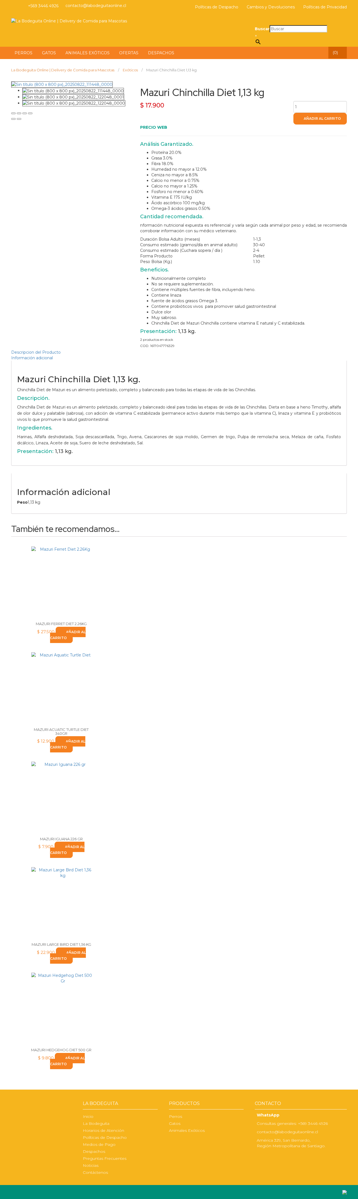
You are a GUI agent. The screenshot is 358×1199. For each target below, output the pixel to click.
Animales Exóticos (187, 1130)
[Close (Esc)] (13, 113)
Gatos (174, 1123)
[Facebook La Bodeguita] (256, 1157)
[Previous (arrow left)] (13, 119)
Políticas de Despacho (216, 7)
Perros (175, 1116)
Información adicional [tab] (32, 357)
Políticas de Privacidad (325, 7)
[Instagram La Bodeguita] (19, 5)
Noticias (90, 1165)
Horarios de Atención (103, 1130)
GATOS (49, 52)
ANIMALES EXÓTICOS (87, 52)
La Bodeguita (96, 1123)
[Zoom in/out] (30, 113)
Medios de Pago (99, 1144)
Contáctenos (95, 1172)
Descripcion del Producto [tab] (36, 352)
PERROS (23, 52)
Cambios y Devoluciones (271, 7)
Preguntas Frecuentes (104, 1158)
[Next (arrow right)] (19, 119)
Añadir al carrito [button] (68, 635)
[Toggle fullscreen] (24, 113)
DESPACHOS (161, 52)
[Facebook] (12, 5)
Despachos (94, 1151)
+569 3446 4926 (43, 5)
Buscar (262, 28)
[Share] (19, 113)
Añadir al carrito (322, 118)
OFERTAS (128, 52)
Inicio (88, 1116)
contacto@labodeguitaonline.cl (95, 5)
